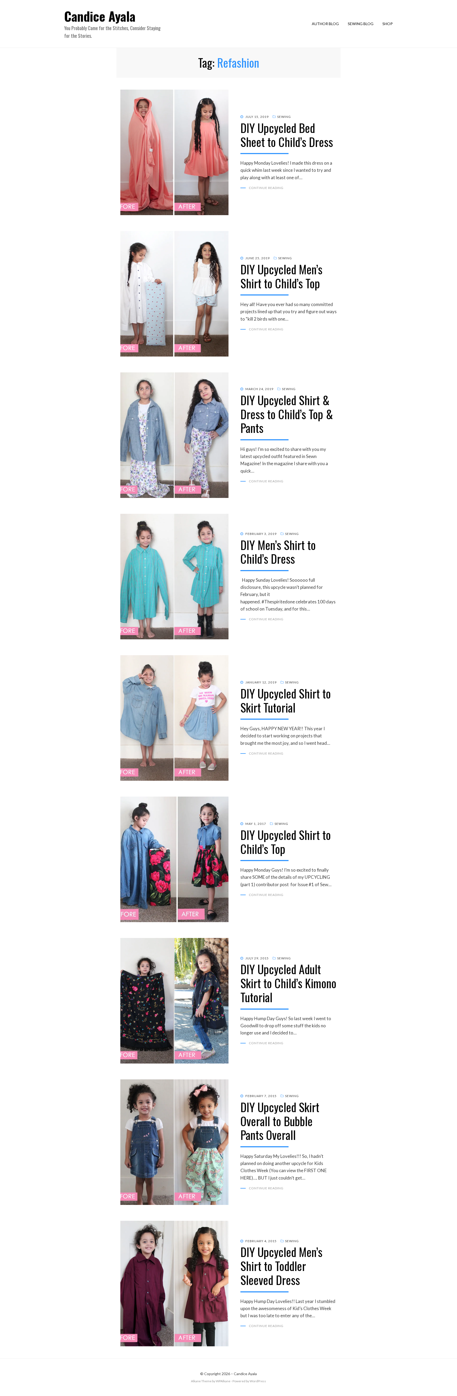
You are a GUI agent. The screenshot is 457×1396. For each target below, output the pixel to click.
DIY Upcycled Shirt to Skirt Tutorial (285, 700)
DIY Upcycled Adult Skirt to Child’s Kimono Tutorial (288, 983)
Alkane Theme (201, 1381)
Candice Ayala (99, 16)
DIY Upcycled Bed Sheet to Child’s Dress (286, 134)
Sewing (284, 117)
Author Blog (325, 23)
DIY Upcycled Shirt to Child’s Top (285, 841)
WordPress (258, 1381)
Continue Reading (266, 188)
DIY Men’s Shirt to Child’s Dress (278, 551)
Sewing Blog (360, 23)
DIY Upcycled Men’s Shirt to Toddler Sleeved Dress (281, 1265)
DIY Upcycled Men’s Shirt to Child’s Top (281, 276)
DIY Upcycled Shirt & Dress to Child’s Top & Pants (286, 414)
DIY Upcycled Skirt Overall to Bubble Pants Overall (279, 1121)
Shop (387, 23)
